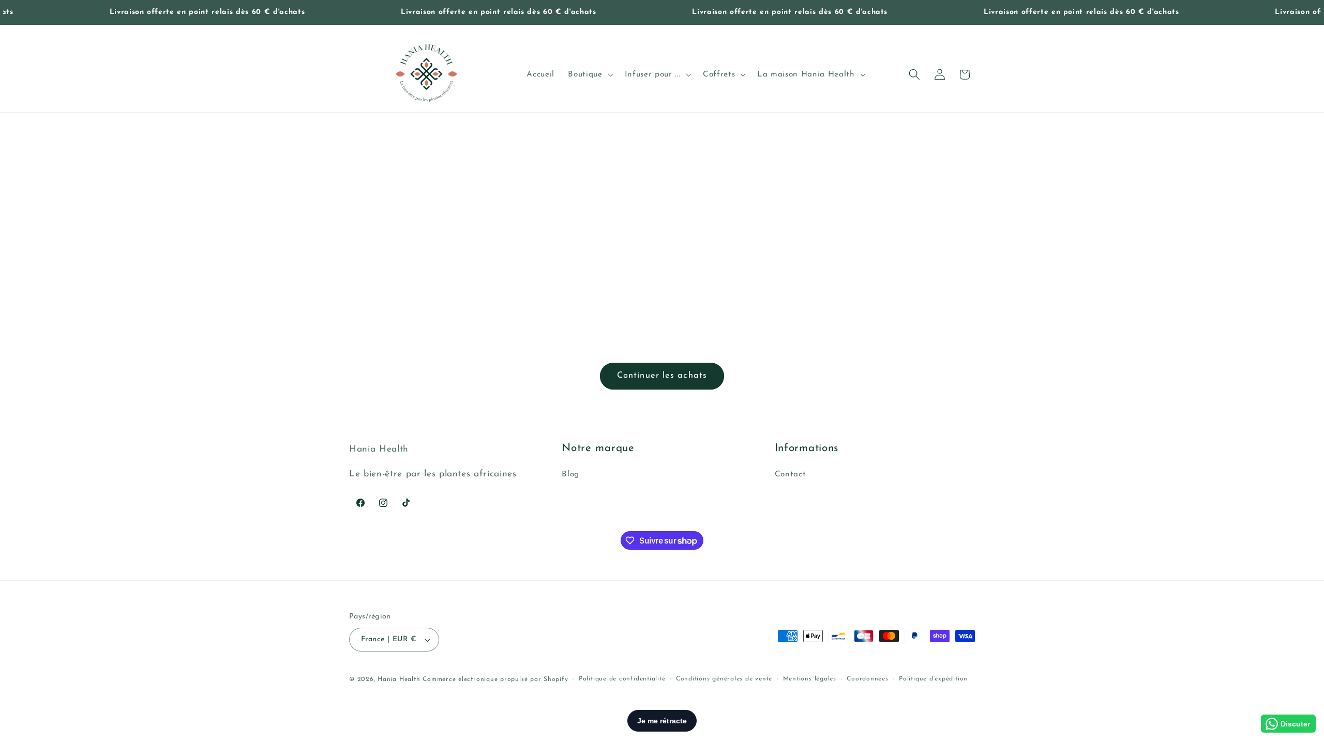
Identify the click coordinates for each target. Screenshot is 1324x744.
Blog (570, 474)
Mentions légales (809, 679)
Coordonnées (867, 679)
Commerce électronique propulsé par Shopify (495, 679)
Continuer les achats (662, 375)
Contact (790, 474)
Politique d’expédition (933, 679)
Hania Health (399, 679)
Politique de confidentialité (622, 679)
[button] (589, 74)
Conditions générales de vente (724, 679)
